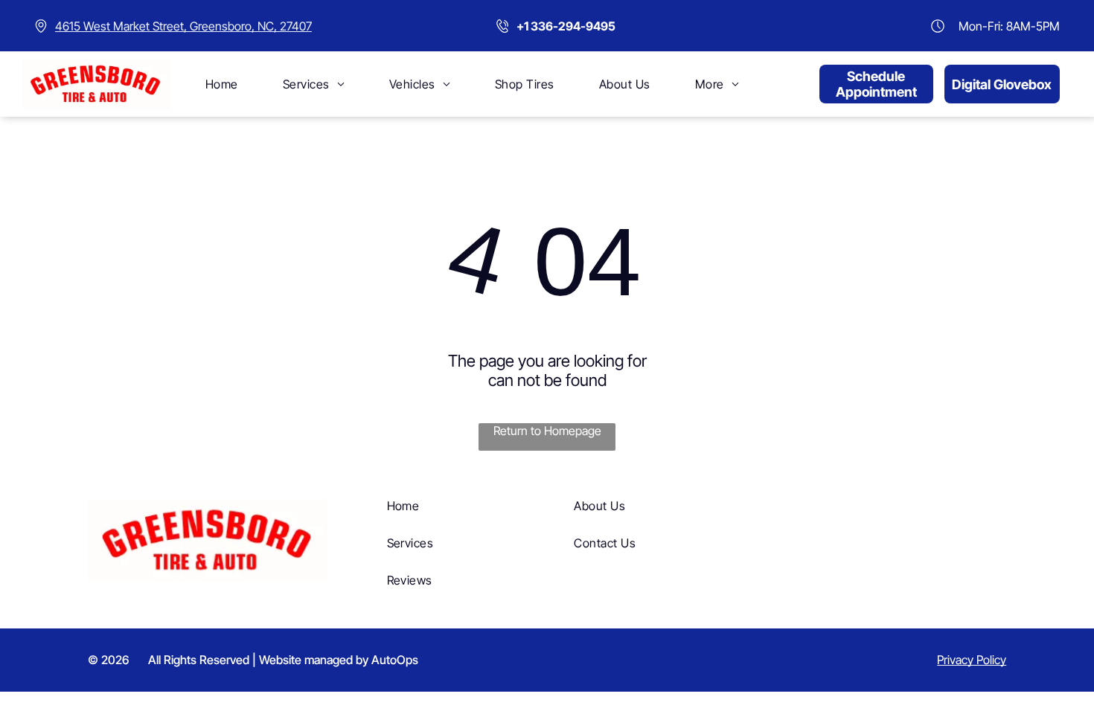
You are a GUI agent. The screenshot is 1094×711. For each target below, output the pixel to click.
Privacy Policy (971, 659)
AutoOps (394, 659)
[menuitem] (221, 84)
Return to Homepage (547, 430)
